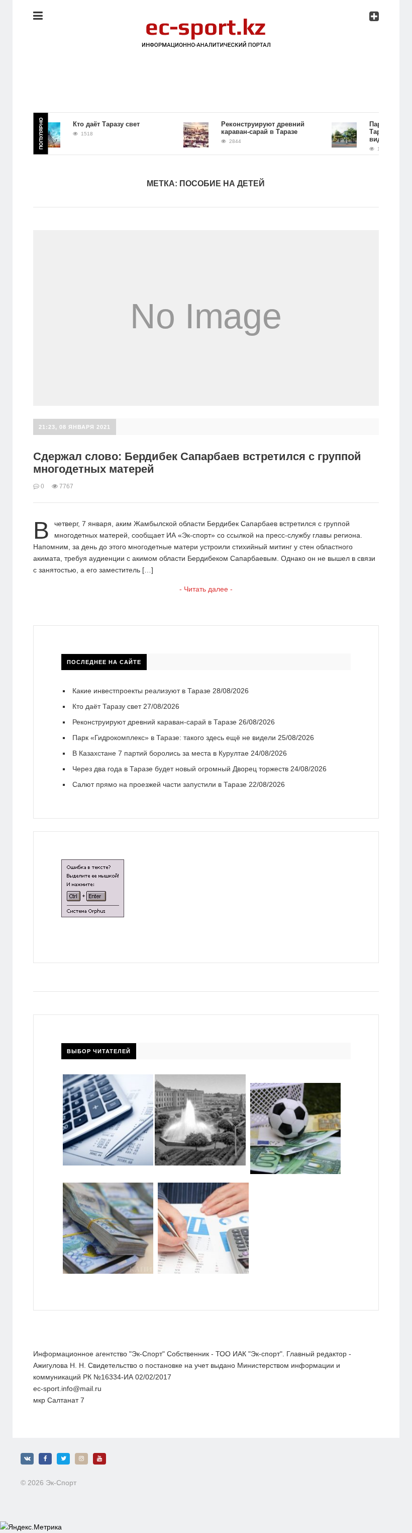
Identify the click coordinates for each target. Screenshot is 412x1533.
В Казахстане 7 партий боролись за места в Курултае (160, 753)
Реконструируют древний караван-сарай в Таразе (250, 127)
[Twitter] (63, 1459)
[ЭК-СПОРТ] (206, 23)
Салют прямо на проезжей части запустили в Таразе (159, 784)
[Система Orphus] (92, 865)
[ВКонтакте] (27, 1459)
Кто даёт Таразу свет (94, 124)
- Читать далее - (206, 589)
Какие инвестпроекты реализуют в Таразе (141, 691)
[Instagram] (81, 1459)
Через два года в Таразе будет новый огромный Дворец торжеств (180, 769)
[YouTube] (99, 1459)
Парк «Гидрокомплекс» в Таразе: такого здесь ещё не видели (174, 738)
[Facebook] (45, 1459)
